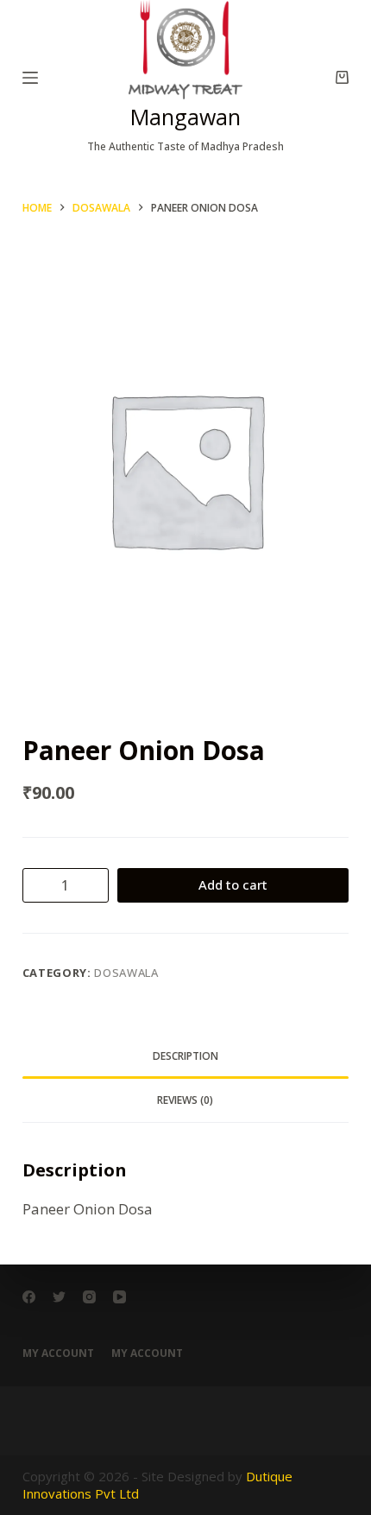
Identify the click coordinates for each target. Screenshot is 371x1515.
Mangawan (185, 116)
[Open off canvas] (30, 78)
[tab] (185, 1056)
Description (185, 1056)
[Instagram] (89, 1296)
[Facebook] (28, 1296)
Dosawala (126, 972)
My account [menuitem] (58, 1353)
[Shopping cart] (342, 77)
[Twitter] (59, 1296)
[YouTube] (119, 1296)
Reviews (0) (185, 1100)
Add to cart (232, 884)
